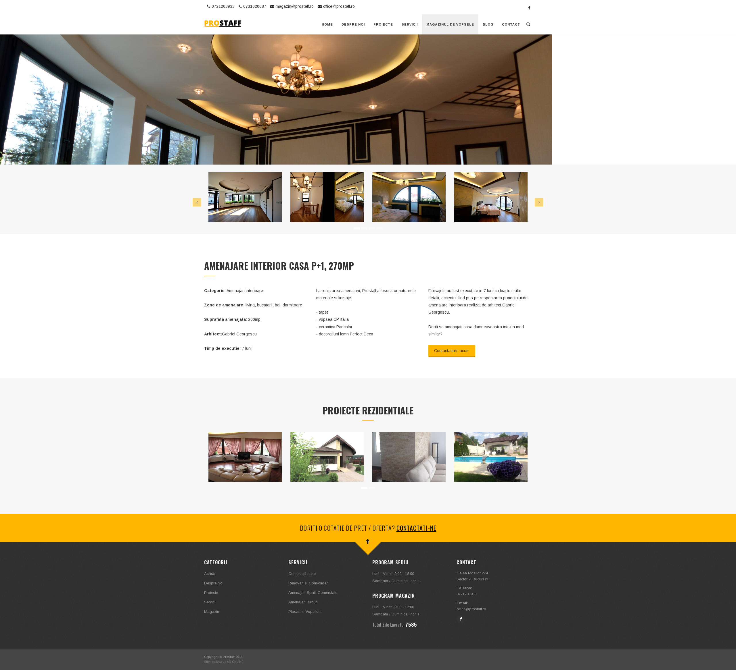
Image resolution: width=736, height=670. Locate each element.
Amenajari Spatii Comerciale (312, 592)
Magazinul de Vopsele (450, 24)
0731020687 (254, 6)
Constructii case (302, 573)
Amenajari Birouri (303, 602)
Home (327, 24)
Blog (488, 24)
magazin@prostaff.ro (295, 6)
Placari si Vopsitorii (304, 611)
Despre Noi (353, 24)
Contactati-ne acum (451, 350)
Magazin (211, 611)
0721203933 (223, 6)
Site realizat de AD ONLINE (224, 661)
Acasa (209, 573)
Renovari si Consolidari (308, 583)
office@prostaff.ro (339, 6)
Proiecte (383, 24)
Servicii (410, 24)
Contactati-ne (416, 527)
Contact (511, 24)
